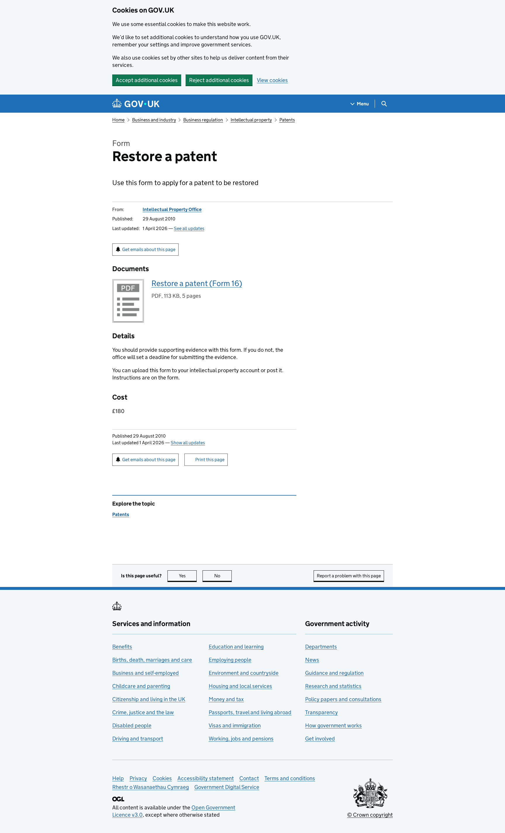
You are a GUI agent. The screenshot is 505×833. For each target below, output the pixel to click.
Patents (287, 120)
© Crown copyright (370, 814)
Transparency (321, 712)
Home (118, 120)
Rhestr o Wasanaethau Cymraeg (150, 787)
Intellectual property (251, 120)
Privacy (138, 778)
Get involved (320, 738)
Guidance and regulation (334, 673)
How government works (333, 725)
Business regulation (203, 120)
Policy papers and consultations (343, 699)
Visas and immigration (235, 725)
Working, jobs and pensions (241, 738)
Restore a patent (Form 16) (196, 283)
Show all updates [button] (188, 442)
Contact (249, 778)
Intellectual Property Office (172, 209)
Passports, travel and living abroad (250, 712)
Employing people (230, 659)
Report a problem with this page (349, 575)
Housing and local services (240, 686)
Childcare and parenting (141, 686)
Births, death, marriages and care (152, 659)
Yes (188, 575)
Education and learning (236, 646)
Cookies (162, 778)
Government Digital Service (226, 787)
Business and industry (154, 120)
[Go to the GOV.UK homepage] (136, 103)
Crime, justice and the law (143, 712)
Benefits (122, 646)
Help (118, 778)
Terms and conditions (289, 778)
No (223, 575)
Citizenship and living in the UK (148, 699)
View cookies (272, 80)
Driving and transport (137, 738)
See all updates (189, 228)
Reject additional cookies (219, 80)
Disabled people (131, 725)
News (312, 659)
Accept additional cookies (147, 80)
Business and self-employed (145, 673)
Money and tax (226, 699)
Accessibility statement (205, 778)
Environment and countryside (244, 673)
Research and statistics (333, 686)
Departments (321, 646)
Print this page (209, 459)
